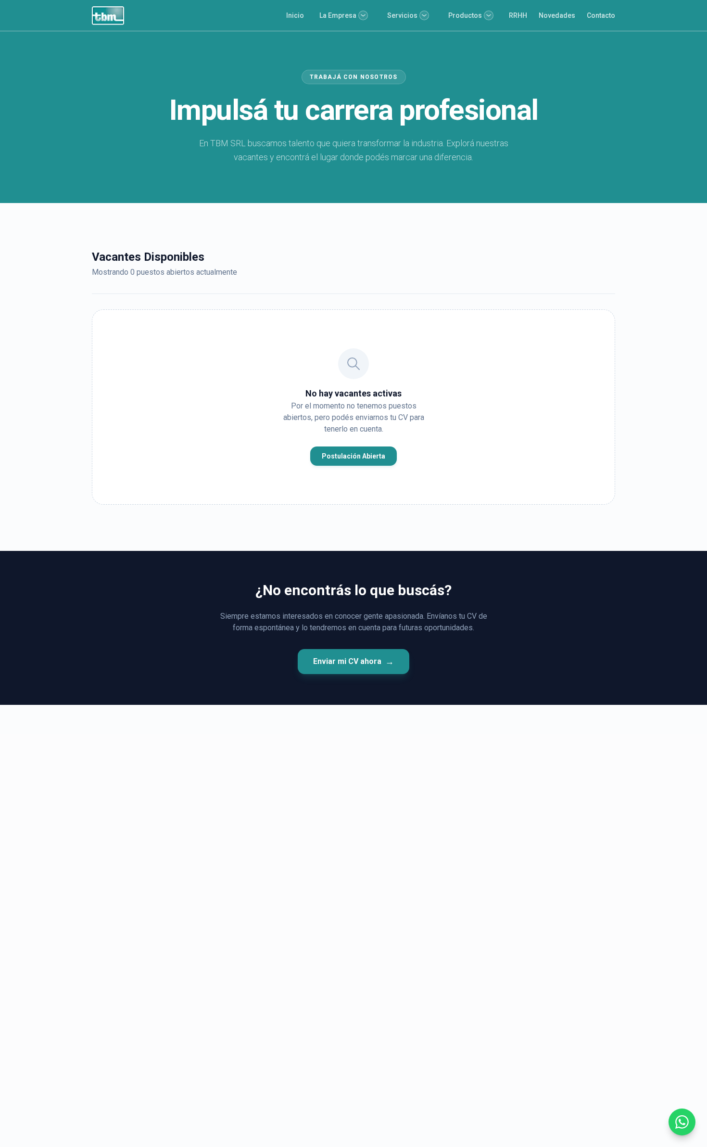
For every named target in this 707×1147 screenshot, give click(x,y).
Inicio (295, 15)
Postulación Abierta (353, 456)
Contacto (601, 15)
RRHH (518, 15)
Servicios (402, 15)
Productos (465, 15)
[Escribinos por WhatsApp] (682, 1122)
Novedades (557, 15)
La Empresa (337, 15)
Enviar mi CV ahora (353, 661)
